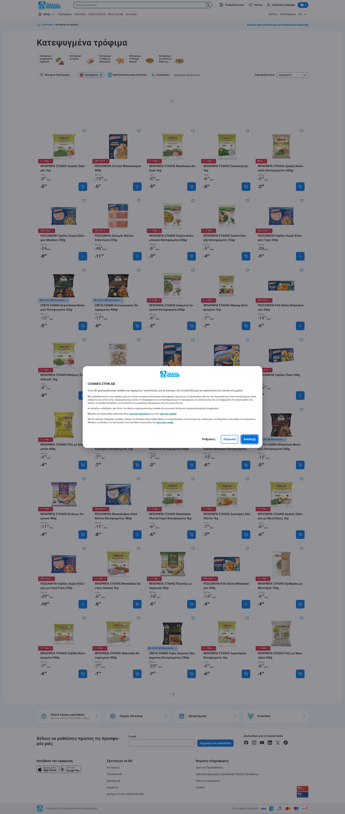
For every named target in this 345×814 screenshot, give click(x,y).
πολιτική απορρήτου (139, 414)
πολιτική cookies (168, 414)
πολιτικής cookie (164, 422)
